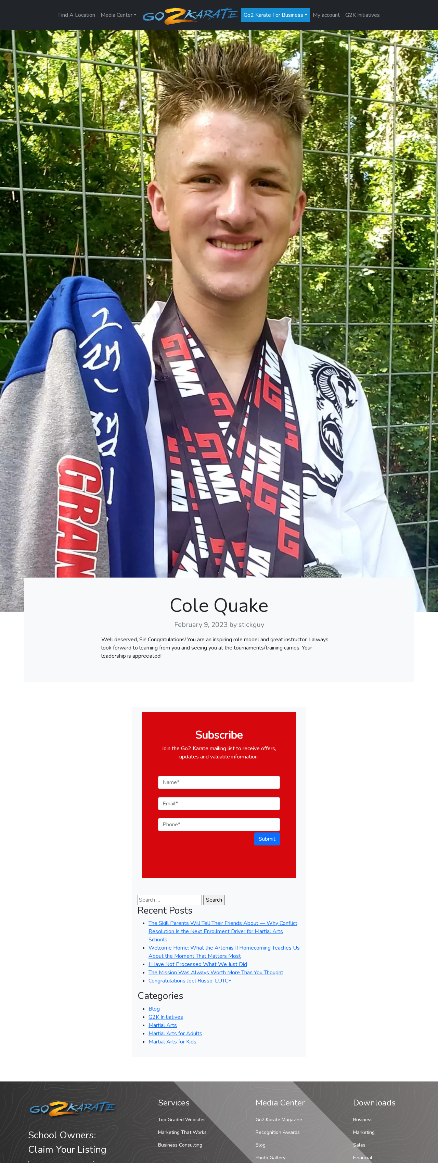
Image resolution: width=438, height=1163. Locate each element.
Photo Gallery (270, 1157)
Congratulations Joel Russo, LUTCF (190, 981)
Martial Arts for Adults (175, 1033)
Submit (267, 839)
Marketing (364, 1132)
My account (326, 15)
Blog (154, 1009)
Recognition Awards (278, 1132)
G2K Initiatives (362, 15)
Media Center (116, 15)
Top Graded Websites (182, 1119)
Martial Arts (163, 1025)
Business (363, 1119)
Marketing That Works (182, 1132)
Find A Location (76, 15)
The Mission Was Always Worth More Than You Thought (216, 972)
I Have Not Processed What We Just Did (198, 964)
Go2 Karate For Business (273, 15)
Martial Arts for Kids (172, 1042)
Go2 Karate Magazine (279, 1119)
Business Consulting (180, 1145)
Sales (359, 1145)
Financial (362, 1157)
